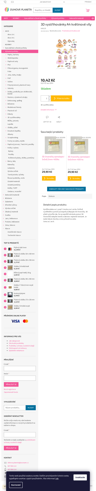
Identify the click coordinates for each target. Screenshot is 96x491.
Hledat (58, 10)
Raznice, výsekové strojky (17, 97)
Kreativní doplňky (14, 131)
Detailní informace (47, 110)
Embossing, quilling (15, 100)
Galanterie (9, 201)
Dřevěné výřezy (11, 205)
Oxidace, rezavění (14, 191)
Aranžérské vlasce (15, 232)
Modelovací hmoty (14, 107)
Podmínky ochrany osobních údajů (21, 346)
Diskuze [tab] (52, 196)
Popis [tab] (44, 196)
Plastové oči (12, 110)
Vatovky (11, 88)
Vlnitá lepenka (13, 58)
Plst (9, 65)
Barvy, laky (12, 161)
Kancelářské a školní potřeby (16, 48)
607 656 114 (12, 466)
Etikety (10, 114)
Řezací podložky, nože (16, 178)
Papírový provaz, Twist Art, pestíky (21, 144)
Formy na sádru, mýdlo (16, 141)
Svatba (7, 215)
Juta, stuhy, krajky (14, 75)
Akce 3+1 (11, 38)
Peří (9, 78)
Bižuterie (11, 104)
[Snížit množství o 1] (49, 99)
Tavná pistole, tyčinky (16, 174)
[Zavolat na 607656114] (7, 2)
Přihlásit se (11, 384)
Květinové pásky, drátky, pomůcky (21, 158)
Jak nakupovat (45, 2)
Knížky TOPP (12, 188)
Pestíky (11, 154)
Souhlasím (80, 477)
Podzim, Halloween (12, 222)
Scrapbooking (13, 137)
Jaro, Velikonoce (11, 218)
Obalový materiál (11, 212)
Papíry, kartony (13, 54)
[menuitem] (5, 18)
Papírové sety (13, 61)
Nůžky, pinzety (13, 121)
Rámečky (11, 164)
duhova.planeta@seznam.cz (18, 462)
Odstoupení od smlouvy (18, 348)
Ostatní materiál (14, 181)
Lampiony (11, 168)
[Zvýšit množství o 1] (49, 97)
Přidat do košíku (63, 98)
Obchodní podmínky (16, 343)
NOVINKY (8, 44)
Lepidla (10, 124)
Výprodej (11, 41)
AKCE (7, 31)
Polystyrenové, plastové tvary (19, 85)
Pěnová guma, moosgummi (18, 68)
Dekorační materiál (12, 195)
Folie (9, 71)
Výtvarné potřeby (11, 51)
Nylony (10, 151)
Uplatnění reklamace (16, 350)
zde (57, 478)
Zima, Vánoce (10, 225)
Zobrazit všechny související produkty (66, 189)
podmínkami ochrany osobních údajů (19, 441)
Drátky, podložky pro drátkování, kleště (20, 92)
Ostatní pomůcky (14, 185)
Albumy (10, 134)
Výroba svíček (13, 171)
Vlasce (7, 228)
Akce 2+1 (11, 34)
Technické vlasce (14, 235)
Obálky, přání (13, 127)
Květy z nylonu (13, 148)
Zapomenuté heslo (11, 392)
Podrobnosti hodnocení (71, 31)
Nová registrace (10, 389)
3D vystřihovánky (14, 117)
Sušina (10, 81)
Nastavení (15, 485)
